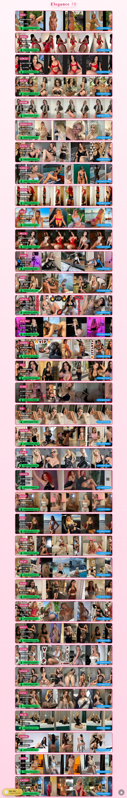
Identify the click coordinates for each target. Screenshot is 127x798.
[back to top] (121, 792)
